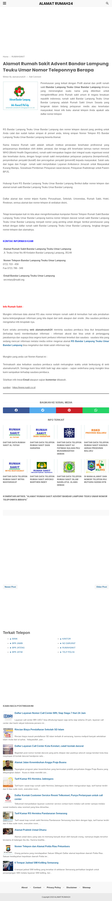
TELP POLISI (68, 652)
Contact (37, 887)
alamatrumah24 (18, 77)
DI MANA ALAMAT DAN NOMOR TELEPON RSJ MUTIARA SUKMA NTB (95, 479)
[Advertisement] (56, 30)
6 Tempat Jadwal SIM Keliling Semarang (36, 862)
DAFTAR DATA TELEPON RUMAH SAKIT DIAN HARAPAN (42, 445)
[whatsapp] (96, 410)
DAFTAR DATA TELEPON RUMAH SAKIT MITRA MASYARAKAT (15, 479)
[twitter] (42, 410)
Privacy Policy (54, 887)
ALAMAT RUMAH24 (56, 3)
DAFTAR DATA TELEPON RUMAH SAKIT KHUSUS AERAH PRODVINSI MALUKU (96, 446)
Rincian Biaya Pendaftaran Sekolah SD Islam (39, 729)
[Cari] (107, 4)
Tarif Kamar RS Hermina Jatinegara (34, 779)
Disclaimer (71, 887)
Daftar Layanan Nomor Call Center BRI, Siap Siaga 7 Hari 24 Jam (50, 713)
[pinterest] (69, 410)
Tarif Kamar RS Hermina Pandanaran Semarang (41, 813)
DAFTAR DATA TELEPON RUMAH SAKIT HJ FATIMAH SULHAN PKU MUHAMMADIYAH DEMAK (69, 448)
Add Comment (35, 77)
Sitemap (87, 887)
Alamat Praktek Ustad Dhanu (31, 830)
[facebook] (16, 410)
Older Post (101, 587)
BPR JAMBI (17, 643)
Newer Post (10, 587)
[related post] (15, 432)
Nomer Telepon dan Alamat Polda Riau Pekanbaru (42, 846)
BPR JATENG (18, 647)
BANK (15, 639)
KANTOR (66, 639)
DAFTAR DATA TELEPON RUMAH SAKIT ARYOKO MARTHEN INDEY (42, 479)
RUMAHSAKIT (69, 647)
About (24, 887)
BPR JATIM (17, 652)
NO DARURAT (69, 643)
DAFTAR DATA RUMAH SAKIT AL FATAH (14, 443)
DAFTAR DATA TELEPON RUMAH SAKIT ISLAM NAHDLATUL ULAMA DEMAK (69, 480)
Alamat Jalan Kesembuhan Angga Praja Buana (40, 762)
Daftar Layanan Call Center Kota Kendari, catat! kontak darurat (49, 746)
